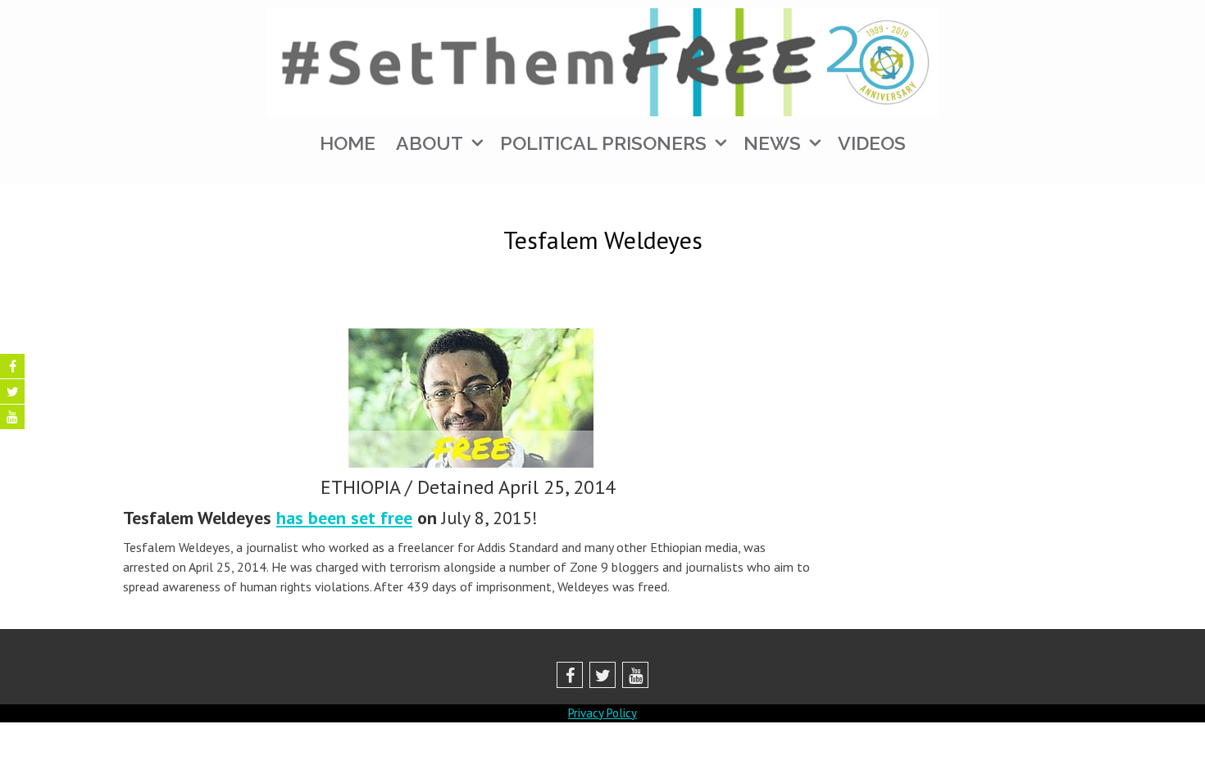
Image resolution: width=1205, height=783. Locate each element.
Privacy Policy (602, 713)
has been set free (344, 517)
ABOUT (429, 143)
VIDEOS (872, 143)
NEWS (772, 143)
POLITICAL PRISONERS (603, 143)
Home (347, 143)
